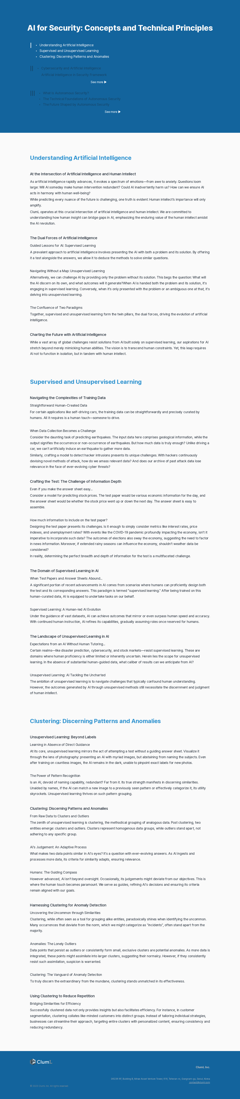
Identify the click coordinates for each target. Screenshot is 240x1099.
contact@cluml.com (199, 1082)
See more (97, 82)
